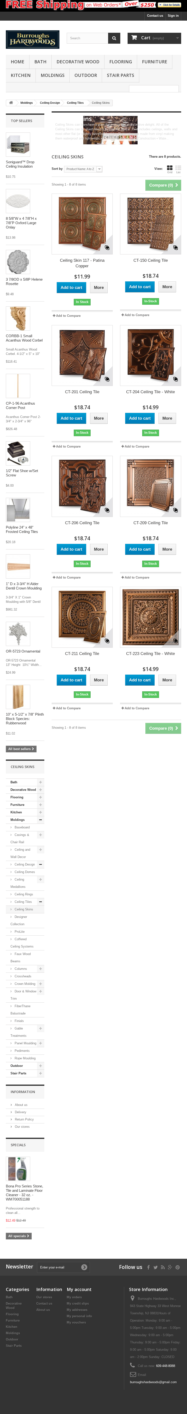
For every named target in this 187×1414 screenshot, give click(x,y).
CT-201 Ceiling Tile (82, 392)
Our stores (22, 1126)
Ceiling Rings (23, 894)
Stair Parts (120, 75)
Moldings (53, 75)
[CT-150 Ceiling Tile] (150, 224)
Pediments (22, 1051)
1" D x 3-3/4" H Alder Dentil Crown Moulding (24, 586)
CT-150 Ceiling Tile (150, 260)
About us (21, 1105)
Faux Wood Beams (20, 957)
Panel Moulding (25, 1043)
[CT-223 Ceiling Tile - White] (150, 617)
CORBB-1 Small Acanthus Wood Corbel (24, 338)
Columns (20, 969)
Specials (18, 1145)
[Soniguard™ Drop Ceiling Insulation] (18, 144)
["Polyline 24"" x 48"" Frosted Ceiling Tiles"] (18, 510)
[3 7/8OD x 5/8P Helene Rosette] (18, 262)
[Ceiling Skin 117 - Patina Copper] (82, 224)
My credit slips (78, 1303)
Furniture (154, 62)
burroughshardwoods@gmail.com (153, 1382)
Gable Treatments (18, 1032)
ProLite (19, 931)
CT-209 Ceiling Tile (150, 523)
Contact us (155, 15)
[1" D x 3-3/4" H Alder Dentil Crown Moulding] (18, 566)
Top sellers (21, 120)
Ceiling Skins (23, 909)
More (58, 143)
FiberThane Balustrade (20, 1009)
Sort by (57, 169)
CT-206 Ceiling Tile (82, 523)
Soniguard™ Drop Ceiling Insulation (20, 164)
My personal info (79, 1316)
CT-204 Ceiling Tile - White (150, 392)
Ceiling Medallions (18, 883)
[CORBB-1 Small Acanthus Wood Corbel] (18, 318)
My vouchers (76, 1322)
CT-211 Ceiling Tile (82, 653)
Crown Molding (24, 984)
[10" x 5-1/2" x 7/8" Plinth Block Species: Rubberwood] (18, 697)
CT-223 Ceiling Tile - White (150, 653)
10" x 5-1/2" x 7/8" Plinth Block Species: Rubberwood (25, 718)
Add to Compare (68, 316)
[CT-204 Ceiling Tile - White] (150, 355)
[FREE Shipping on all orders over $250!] (93, 6)
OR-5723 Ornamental (23, 651)
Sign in (173, 15)
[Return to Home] (11, 103)
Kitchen (21, 75)
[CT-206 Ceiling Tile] (82, 486)
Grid (169, 172)
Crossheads (22, 976)
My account (79, 1289)
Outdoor (86, 75)
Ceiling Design (24, 864)
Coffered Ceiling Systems (22, 942)
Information (23, 1091)
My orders (74, 1297)
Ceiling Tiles (23, 902)
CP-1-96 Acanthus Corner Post (20, 405)
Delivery (20, 1112)
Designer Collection (18, 920)
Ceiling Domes (24, 872)
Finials (19, 1021)
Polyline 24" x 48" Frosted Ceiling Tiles (22, 529)
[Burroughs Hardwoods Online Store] (32, 39)
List (178, 172)
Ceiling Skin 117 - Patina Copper (82, 263)
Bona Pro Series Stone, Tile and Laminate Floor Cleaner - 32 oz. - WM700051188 (24, 1192)
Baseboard (22, 827)
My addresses (77, 1310)
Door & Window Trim (23, 994)
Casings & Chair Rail (19, 838)
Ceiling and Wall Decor (20, 853)
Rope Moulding (25, 1058)
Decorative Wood (77, 62)
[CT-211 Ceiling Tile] (82, 617)
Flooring (120, 62)
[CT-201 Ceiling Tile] (82, 355)
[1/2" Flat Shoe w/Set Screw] (18, 453)
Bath (40, 62)
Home (17, 62)
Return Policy (24, 1119)
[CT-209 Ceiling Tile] (150, 486)
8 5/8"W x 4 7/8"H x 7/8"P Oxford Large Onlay (21, 222)
